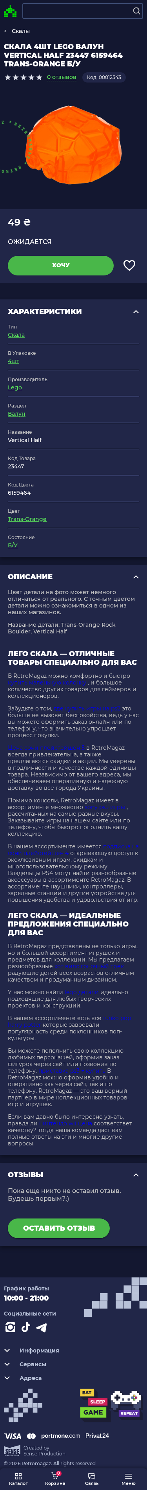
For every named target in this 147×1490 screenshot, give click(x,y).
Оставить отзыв (59, 1228)
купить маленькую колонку (47, 682)
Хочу (61, 265)
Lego (15, 387)
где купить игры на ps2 (87, 708)
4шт (13, 361)
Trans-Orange (27, 519)
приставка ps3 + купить (71, 1070)
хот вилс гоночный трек (89, 966)
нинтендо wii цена (65, 1123)
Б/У (13, 545)
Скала (16, 334)
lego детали (82, 992)
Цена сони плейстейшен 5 (46, 747)
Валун (16, 413)
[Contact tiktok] (27, 1329)
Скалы (21, 31)
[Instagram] (12, 1329)
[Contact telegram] (43, 1329)
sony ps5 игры (105, 807)
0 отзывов (61, 77)
